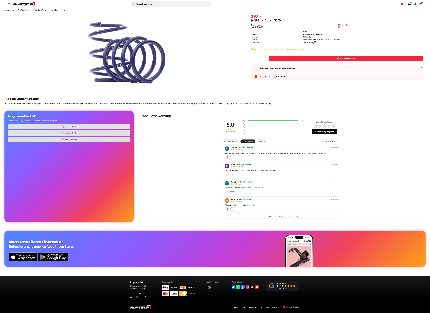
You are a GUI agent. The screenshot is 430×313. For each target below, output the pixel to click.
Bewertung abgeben (325, 131)
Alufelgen (235, 307)
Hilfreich (231, 157)
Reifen (244, 307)
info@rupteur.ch (69, 139)
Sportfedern (65, 10)
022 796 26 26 (138, 293)
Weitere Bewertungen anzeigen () (283, 216)
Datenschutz (275, 307)
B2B (261, 307)
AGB (267, 307)
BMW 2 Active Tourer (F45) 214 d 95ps (32, 10)
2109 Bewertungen (282, 288)
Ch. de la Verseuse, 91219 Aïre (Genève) (138, 285)
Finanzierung (252, 307)
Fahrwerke (53, 10)
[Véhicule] (409, 4)
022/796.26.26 (69, 126)
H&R (340, 27)
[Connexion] (415, 4)
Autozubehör (9, 10)
